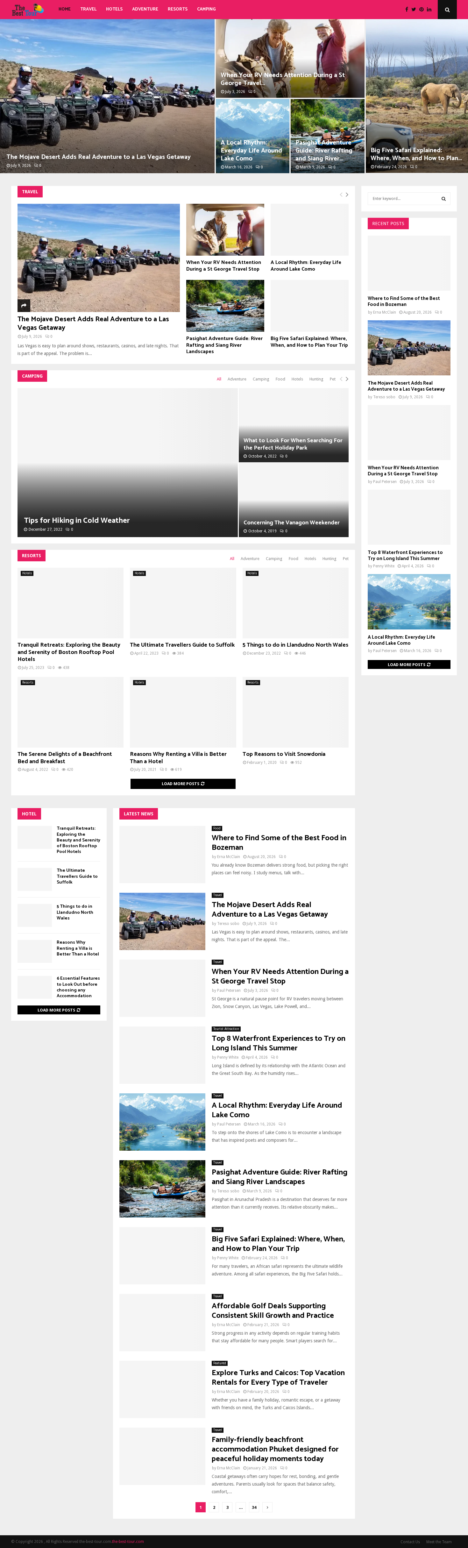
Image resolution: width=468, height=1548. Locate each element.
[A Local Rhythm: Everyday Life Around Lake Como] (310, 230)
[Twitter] (415, 9)
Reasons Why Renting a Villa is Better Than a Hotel (178, 757)
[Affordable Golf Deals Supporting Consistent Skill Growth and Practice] (162, 1322)
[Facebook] (408, 9)
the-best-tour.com (128, 1541)
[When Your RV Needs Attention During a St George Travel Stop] (225, 230)
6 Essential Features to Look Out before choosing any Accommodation (78, 987)
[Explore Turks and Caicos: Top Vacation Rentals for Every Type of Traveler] (162, 1389)
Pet (333, 379)
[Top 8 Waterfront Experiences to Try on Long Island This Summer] (162, 1055)
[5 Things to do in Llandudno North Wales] (296, 603)
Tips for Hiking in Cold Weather (77, 521)
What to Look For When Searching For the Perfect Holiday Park (293, 444)
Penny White (227, 1057)
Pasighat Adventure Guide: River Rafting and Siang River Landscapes (224, 345)
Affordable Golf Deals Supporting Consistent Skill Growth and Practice (273, 1311)
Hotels (114, 9)
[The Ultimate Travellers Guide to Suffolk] (183, 603)
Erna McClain (228, 857)
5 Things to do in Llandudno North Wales (295, 645)
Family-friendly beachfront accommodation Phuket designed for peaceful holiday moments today (275, 1449)
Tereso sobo (228, 923)
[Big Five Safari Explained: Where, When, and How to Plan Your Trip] (310, 306)
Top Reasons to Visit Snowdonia (284, 754)
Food (280, 379)
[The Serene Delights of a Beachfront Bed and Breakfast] (71, 712)
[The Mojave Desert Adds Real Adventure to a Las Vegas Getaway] (99, 258)
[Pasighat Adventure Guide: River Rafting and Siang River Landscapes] (225, 306)
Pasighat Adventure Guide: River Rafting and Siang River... (323, 151)
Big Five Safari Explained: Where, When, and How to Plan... (416, 154)
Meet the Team (439, 1542)
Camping (206, 9)
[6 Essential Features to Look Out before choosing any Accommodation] (35, 987)
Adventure (145, 9)
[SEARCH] (443, 198)
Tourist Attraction (226, 1029)
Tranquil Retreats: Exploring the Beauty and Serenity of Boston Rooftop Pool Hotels (69, 652)
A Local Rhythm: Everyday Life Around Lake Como (251, 151)
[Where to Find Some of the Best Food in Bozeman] (162, 854)
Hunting (316, 379)
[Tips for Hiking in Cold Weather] (128, 462)
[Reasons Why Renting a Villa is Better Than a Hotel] (183, 712)
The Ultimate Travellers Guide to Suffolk (182, 645)
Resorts (178, 9)
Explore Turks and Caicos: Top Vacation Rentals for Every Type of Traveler (278, 1378)
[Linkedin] (431, 9)
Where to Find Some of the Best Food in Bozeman (279, 843)
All (219, 379)
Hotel (29, 813)
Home (65, 9)
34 (254, 1507)
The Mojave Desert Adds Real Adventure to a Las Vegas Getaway (98, 157)
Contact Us (410, 1542)
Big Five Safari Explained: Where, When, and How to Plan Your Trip (309, 342)
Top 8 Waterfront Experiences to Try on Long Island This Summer (278, 1043)
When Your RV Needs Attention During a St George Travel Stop (223, 265)
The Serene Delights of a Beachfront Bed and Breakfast (65, 757)
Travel (88, 9)
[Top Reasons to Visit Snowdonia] (296, 712)
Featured (219, 1363)
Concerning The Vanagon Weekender (292, 523)
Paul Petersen (229, 990)
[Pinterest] (423, 9)
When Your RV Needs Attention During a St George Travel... (283, 79)
